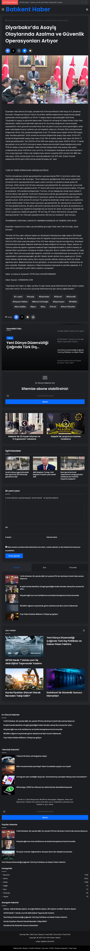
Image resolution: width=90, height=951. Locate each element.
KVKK (52, 948)
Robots (41, 934)
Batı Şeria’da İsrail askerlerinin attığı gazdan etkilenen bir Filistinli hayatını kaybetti (72, 475)
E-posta (8, 537)
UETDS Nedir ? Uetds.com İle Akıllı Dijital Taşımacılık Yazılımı (23, 661)
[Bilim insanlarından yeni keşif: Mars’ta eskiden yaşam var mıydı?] (8, 769)
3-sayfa (18, 296)
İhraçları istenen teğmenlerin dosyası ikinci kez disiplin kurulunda (44, 852)
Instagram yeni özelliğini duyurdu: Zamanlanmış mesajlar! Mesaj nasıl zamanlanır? (51, 777)
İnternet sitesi (52, 537)
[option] (45, 347)
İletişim (25, 948)
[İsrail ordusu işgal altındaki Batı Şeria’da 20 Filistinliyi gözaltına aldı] (17, 463)
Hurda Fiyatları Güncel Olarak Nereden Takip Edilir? (26, 345)
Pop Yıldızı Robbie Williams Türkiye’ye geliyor (39, 614)
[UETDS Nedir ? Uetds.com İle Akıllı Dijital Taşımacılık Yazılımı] (24, 646)
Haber (5, 882)
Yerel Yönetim (68, 306)
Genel (10, 338)
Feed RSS (48, 934)
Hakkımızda (17, 948)
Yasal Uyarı (73, 948)
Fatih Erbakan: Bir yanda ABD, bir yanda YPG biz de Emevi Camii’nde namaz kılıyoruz (52, 831)
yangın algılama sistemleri (45, 941)
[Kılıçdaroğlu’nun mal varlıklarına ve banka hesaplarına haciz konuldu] (11, 598)
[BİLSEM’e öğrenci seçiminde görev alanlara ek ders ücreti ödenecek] (11, 608)
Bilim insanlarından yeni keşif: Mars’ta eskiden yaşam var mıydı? (43, 766)
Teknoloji (6, 893)
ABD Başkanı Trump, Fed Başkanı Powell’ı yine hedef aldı (44, 474)
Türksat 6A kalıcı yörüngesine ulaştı (31, 756)
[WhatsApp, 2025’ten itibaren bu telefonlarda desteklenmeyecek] (8, 790)
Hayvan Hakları (21, 301)
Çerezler (45, 948)
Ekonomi (6, 875)
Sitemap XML (24, 934)
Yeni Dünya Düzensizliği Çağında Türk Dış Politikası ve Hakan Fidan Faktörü (46, 2)
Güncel (58, 296)
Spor (34, 306)
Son (44, 567)
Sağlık (5, 886)
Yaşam (5, 896)
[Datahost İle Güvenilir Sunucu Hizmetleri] (66, 679)
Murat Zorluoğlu (40, 301)
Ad (7, 527)
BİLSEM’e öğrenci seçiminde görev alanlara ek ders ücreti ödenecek (49, 606)
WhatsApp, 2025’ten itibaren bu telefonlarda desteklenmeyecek (44, 787)
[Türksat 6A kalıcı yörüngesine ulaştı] (8, 759)
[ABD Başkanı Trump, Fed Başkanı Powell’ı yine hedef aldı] (45, 463)
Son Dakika (21, 306)
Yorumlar (73, 567)
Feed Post (66, 934)
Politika (73, 301)
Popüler (16, 567)
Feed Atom (58, 934)
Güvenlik (72, 296)
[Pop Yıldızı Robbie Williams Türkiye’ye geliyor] (11, 616)
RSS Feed (33, 934)
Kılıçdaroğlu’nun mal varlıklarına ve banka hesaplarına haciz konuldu (49, 595)
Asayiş (31, 296)
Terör (53, 306)
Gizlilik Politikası (35, 948)
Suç (43, 306)
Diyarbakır (44, 296)
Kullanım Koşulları (61, 948)
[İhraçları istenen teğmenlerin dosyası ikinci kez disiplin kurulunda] (8, 855)
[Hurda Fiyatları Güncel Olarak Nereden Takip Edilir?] (24, 679)
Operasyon (59, 301)
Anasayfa (10, 20)
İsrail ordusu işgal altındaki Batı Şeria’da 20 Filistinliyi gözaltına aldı (17, 474)
